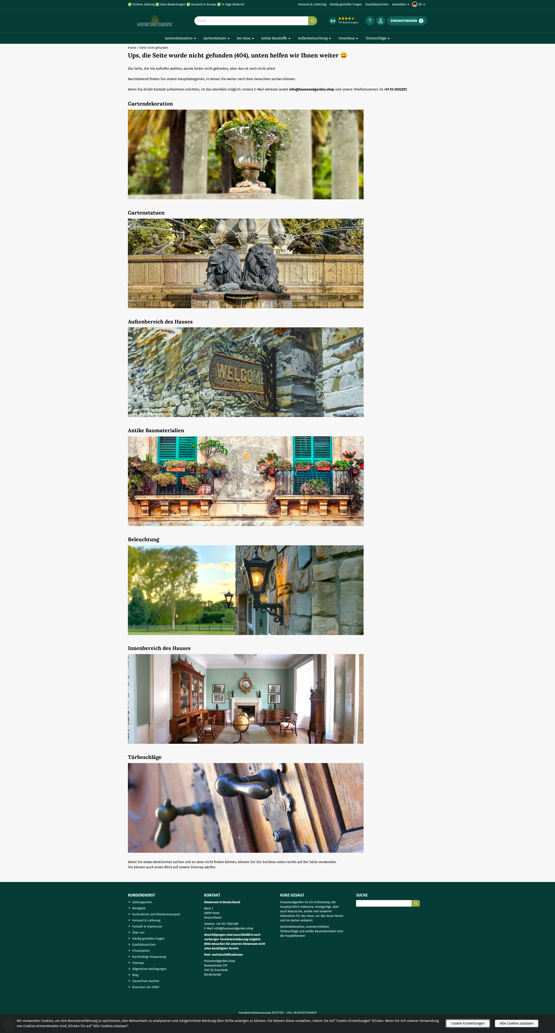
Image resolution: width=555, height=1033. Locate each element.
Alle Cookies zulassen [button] (516, 1023)
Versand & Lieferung (312, 4)
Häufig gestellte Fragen (346, 4)
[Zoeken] (415, 903)
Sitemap (197, 867)
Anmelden (399, 4)
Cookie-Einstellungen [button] (468, 1023)
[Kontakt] (369, 20)
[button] (419, 4)
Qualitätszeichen (377, 4)
